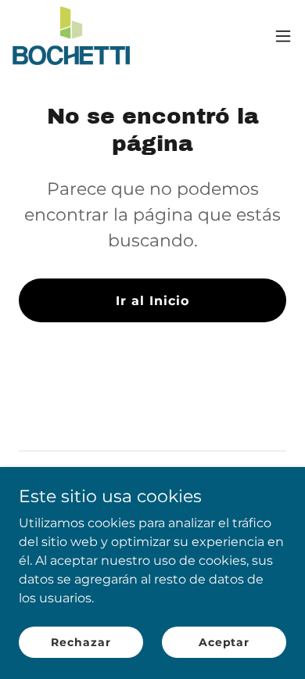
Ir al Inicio (152, 300)
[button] (283, 36)
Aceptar (224, 641)
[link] (71, 35)
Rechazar (80, 641)
